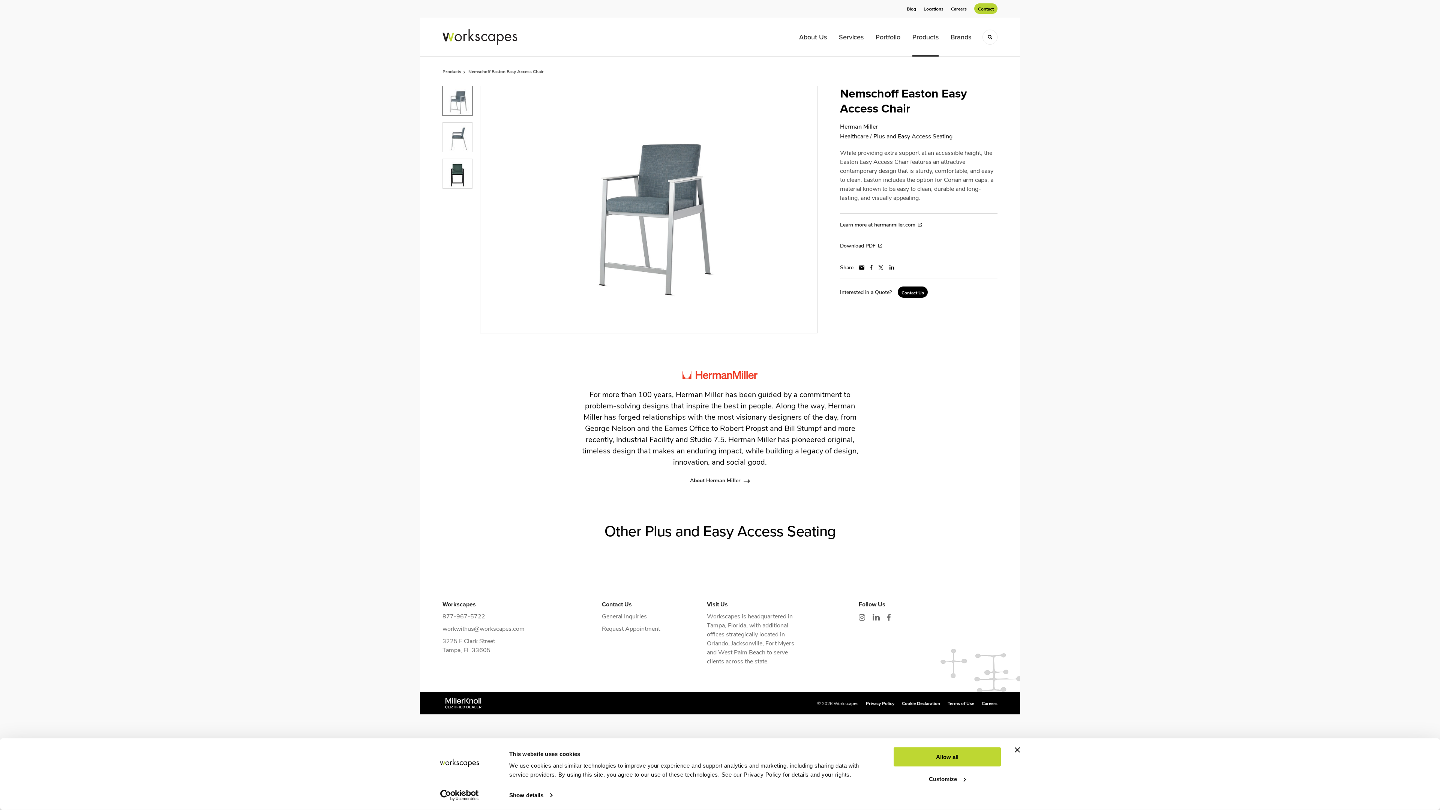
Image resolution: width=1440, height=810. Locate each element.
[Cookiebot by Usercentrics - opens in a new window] (459, 795)
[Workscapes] (480, 37)
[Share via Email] (861, 268)
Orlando (717, 643)
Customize (943, 779)
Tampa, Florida (726, 625)
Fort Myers (779, 643)
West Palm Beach (741, 652)
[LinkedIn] (876, 617)
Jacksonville (746, 643)
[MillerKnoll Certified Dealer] (463, 703)
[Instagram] (862, 617)
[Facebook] (889, 617)
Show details (526, 795)
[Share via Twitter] (881, 267)
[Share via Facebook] (871, 267)
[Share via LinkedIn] (891, 267)
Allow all (947, 757)
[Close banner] (1017, 750)
